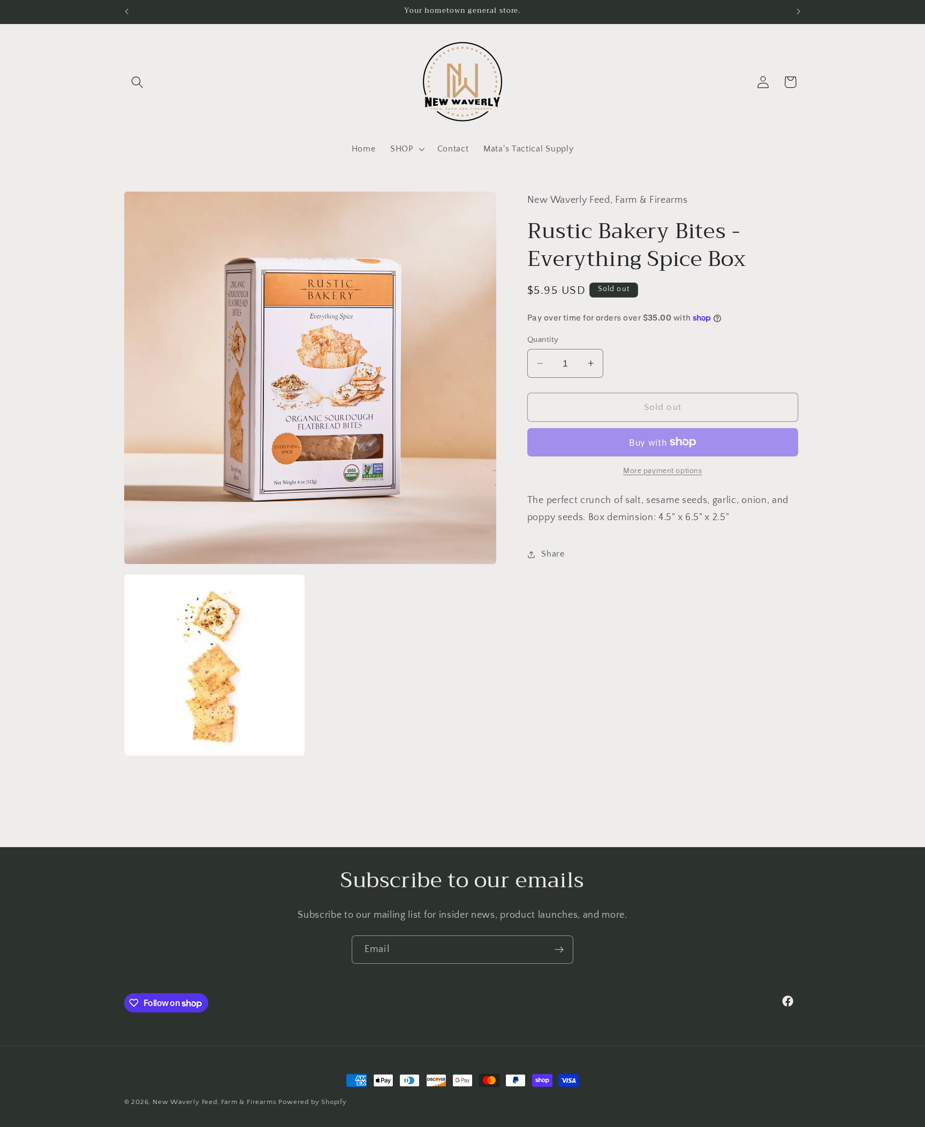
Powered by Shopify (312, 1102)
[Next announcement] (798, 12)
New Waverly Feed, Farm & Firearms (215, 1102)
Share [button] (552, 554)
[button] (137, 82)
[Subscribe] (559, 949)
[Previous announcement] (126, 12)
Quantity (543, 339)
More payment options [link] (662, 471)
